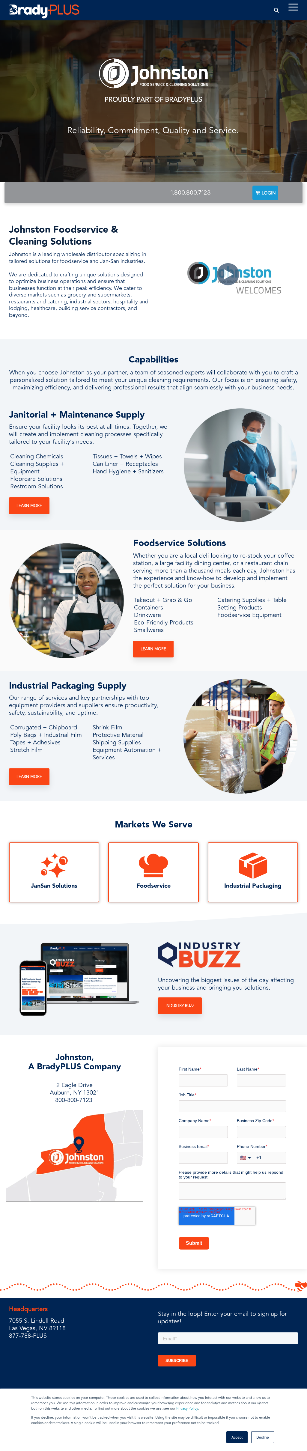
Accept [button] (237, 1437)
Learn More (29, 506)
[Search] (276, 10)
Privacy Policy (187, 1408)
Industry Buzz (179, 1006)
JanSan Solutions (54, 886)
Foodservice (153, 886)
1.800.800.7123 (191, 192)
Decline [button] (262, 1437)
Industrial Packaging (253, 886)
